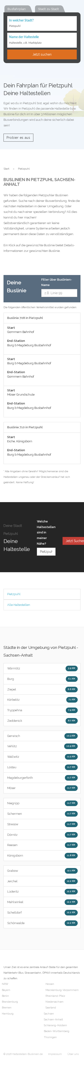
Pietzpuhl (14, 594)
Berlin (5, 995)
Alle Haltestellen (18, 605)
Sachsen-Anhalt (53, 1019)
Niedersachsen (54, 1001)
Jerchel (41, 881)
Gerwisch (41, 736)
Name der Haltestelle (24, 37)
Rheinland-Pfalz (55, 995)
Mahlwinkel (41, 902)
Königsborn (41, 855)
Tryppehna (41, 710)
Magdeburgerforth (41, 777)
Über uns (73, 1054)
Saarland (51, 1007)
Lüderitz (41, 891)
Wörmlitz (41, 668)
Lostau (41, 767)
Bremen (6, 1007)
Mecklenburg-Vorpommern (62, 990)
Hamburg (8, 1013)
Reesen (41, 845)
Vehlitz (41, 746)
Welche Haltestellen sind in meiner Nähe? (46, 532)
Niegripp (41, 803)
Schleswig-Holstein (55, 1025)
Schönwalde (41, 923)
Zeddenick (41, 720)
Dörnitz (41, 834)
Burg (41, 679)
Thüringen (50, 1037)
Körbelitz (41, 699)
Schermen (41, 813)
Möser (41, 788)
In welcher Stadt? (21, 20)
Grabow (41, 870)
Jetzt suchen (42, 54)
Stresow (41, 824)
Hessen (50, 984)
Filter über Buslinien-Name (56, 282)
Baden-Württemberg (56, 1031)
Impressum (55, 1054)
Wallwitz (41, 756)
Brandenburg (10, 1001)
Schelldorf (41, 912)
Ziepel (41, 689)
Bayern (6, 990)
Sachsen (49, 1013)
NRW (5, 984)
